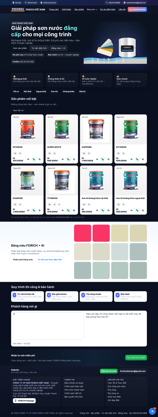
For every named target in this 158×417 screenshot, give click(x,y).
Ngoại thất (41, 91)
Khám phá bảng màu (23, 259)
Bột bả (82, 91)
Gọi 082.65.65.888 (136, 357)
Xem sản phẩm (20, 48)
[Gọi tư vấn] (33, 159)
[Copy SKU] (39, 159)
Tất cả (16, 91)
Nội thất (27, 91)
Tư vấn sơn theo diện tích (50, 259)
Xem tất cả (18, 110)
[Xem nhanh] (28, 159)
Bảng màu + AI (58, 48)
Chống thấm (68, 91)
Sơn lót (54, 91)
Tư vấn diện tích (39, 48)
